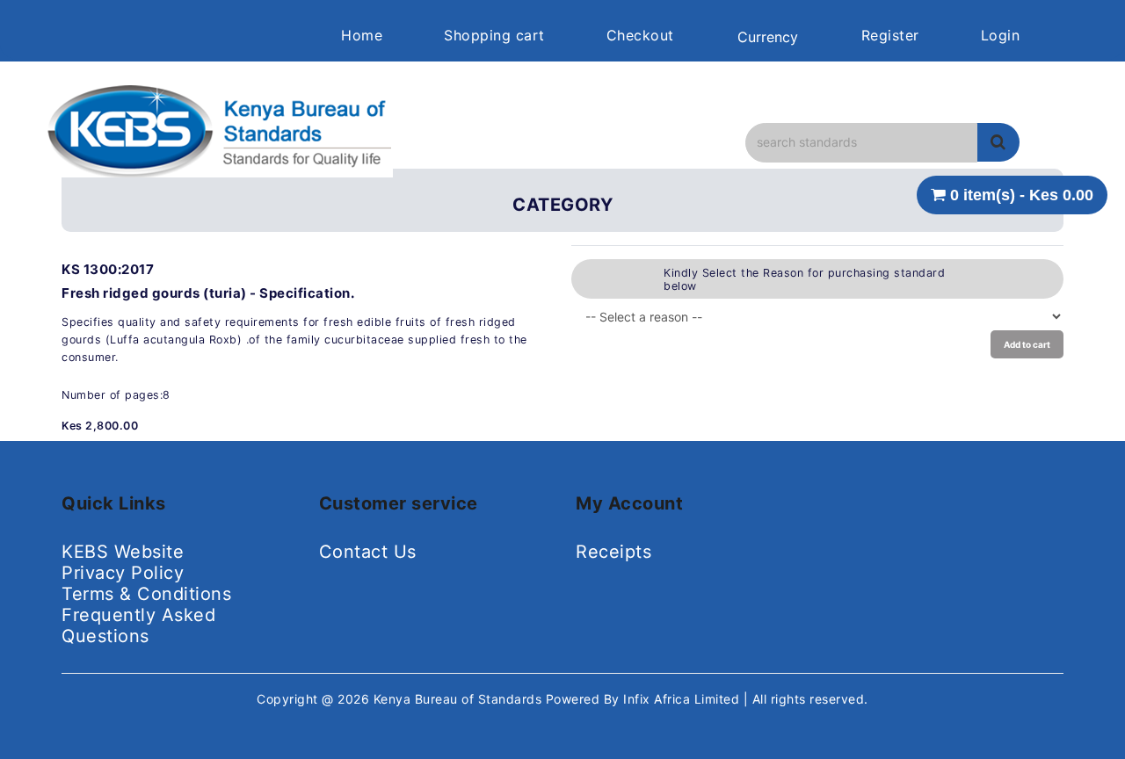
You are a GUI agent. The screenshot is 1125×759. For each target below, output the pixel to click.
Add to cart (1027, 344)
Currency (767, 37)
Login (1000, 35)
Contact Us (368, 551)
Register (890, 35)
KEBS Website (123, 551)
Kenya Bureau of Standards (460, 698)
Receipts (613, 551)
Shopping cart (494, 35)
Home (361, 35)
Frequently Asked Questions (138, 625)
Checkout (640, 35)
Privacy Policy (123, 572)
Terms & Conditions (146, 593)
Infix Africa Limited (683, 698)
